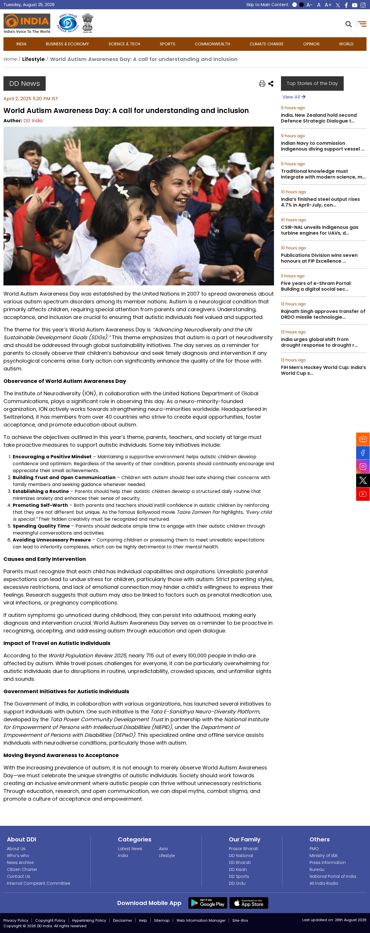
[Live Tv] (363, 439)
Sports (167, 44)
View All (291, 97)
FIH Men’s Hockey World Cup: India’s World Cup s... (323, 370)
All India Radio (324, 883)
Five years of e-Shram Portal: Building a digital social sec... (316, 286)
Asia (163, 849)
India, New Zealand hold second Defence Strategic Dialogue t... (319, 118)
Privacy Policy (15, 920)
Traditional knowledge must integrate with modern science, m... (323, 174)
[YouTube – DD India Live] (354, 5)
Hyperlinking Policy (89, 920)
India (21, 44)
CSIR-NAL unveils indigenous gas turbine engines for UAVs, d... (319, 230)
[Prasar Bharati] (67, 23)
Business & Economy (67, 44)
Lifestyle (167, 855)
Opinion (311, 44)
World (346, 44)
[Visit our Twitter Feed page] (363, 480)
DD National (241, 855)
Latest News (130, 849)
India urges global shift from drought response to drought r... (319, 342)
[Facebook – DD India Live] (346, 5)
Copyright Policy (50, 920)
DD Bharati (240, 862)
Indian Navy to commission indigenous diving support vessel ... (323, 146)
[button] (348, 23)
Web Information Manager (201, 920)
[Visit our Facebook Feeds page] (363, 452)
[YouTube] (363, 494)
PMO (314, 849)
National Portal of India (333, 876)
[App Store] (249, 903)
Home (10, 59)
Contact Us (18, 876)
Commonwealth (212, 44)
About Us (16, 849)
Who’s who (18, 855)
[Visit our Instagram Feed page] (363, 466)
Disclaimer (122, 920)
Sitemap (162, 920)
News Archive (20, 862)
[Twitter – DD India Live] (337, 5)
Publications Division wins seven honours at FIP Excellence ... (319, 258)
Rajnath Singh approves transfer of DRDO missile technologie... (323, 314)
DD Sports (239, 876)
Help (143, 920)
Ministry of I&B (324, 855)
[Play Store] (207, 903)
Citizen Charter (22, 869)
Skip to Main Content (267, 5)
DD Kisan (238, 869)
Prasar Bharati (243, 849)
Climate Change (267, 44)
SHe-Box (240, 920)
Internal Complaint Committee (38, 883)
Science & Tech (124, 44)
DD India (32, 120)
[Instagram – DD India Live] (363, 5)
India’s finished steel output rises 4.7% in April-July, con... (320, 202)
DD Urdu (237, 883)
